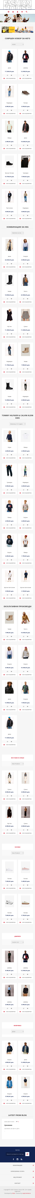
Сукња (25, 326)
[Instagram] (17, 1159)
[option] (17, 18)
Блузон (26, 517)
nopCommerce (27, 1193)
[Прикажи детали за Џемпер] (26, 56)
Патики (25, 103)
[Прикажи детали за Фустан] (9, 315)
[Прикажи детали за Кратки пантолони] (9, 576)
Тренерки (25, 173)
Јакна (9, 67)
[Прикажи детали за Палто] (26, 280)
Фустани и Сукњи (17, 757)
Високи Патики (9, 173)
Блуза (9, 447)
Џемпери (17, 936)
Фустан (9, 326)
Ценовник (8, 1125)
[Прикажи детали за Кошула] (26, 245)
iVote (13, 1193)
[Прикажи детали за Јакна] (9, 56)
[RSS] (21, 1159)
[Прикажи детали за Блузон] (26, 506)
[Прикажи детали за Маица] (9, 126)
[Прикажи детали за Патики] (26, 91)
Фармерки (9, 103)
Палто (25, 291)
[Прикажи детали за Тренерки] (26, 161)
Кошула (25, 256)
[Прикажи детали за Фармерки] (9, 91)
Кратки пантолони (9, 587)
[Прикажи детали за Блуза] (9, 436)
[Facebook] (13, 1159)
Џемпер (25, 67)
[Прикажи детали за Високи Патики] (9, 161)
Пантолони (9, 208)
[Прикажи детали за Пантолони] (9, 196)
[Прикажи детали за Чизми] (9, 280)
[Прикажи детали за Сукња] (26, 315)
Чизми (9, 291)
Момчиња (17, 1025)
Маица (9, 138)
